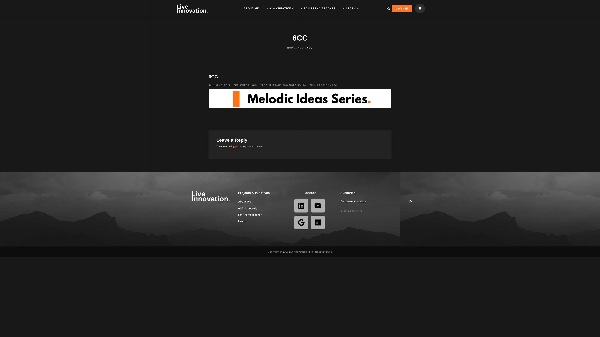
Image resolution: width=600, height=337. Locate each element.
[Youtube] (318, 205)
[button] (387, 8)
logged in (236, 146)
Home (291, 47)
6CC (301, 47)
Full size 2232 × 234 (323, 85)
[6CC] (300, 91)
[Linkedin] (301, 205)
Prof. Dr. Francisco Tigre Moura (283, 85)
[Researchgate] (318, 222)
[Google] (301, 222)
